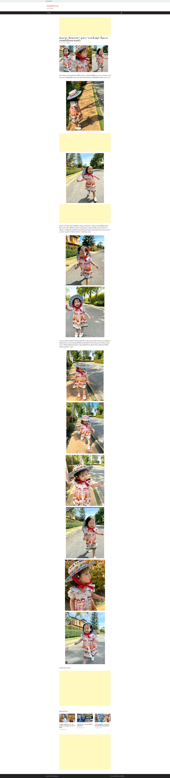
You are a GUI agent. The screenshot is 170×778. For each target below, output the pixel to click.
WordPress (117, 776)
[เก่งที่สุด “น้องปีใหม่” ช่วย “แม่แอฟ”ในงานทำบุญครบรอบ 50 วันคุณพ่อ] (67, 722)
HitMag (122, 776)
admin (68, 42)
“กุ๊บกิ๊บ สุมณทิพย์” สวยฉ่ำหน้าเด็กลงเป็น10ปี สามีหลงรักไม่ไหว (102, 725)
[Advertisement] (85, 27)
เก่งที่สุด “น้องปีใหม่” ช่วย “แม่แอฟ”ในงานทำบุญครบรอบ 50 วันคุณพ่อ (67, 726)
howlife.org (52, 5)
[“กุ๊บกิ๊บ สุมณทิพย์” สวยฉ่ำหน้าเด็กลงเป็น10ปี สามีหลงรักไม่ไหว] (103, 722)
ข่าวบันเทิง (49, 12)
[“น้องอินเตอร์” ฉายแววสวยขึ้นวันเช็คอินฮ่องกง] (85, 722)
